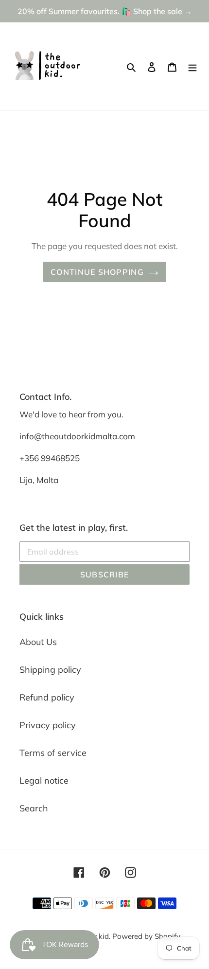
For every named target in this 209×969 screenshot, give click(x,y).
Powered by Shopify (146, 936)
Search (33, 808)
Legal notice (44, 780)
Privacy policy (47, 725)
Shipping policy (50, 669)
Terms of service (53, 752)
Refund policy (46, 697)
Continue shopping (97, 272)
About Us (38, 641)
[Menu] (192, 66)
